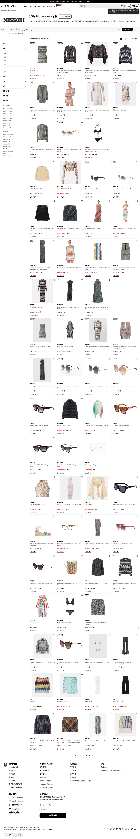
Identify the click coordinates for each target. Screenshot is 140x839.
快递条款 (12, 787)
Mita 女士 (5, 153)
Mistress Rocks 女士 (8, 151)
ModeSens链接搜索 (46, 784)
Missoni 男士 (6, 123)
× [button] (24, 33)
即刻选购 (85, 1)
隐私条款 (73, 774)
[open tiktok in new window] (132, 829)
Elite (56, 6)
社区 (44, 6)
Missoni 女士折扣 (7, 120)
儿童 (30, 6)
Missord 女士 (6, 141)
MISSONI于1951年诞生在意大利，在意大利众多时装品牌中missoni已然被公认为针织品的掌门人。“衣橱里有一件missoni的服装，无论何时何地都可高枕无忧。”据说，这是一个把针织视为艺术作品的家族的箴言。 (82, 21)
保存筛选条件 (127, 29)
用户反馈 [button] (19, 784)
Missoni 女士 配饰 (7, 116)
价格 (19, 29)
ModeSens (104, 767)
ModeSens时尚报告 (46, 781)
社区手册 (73, 777)
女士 (16, 6)
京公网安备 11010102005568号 (15, 829)
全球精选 (134, 38)
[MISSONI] (14, 20)
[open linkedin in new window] (135, 829)
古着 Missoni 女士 (7, 128)
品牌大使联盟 (44, 770)
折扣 (11, 29)
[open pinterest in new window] (104, 829)
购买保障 (12, 774)
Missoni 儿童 (6, 125)
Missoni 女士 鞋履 (7, 111)
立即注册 (53, 815)
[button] (2, 29)
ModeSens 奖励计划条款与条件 (81, 781)
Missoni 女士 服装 (7, 109)
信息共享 (73, 770)
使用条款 (73, 767)
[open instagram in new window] (110, 829)
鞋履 (5, 57)
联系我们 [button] (12, 784)
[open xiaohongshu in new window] (126, 829)
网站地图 (43, 777)
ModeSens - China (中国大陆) (110, 770)
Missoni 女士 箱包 (7, 113)
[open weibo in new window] (117, 829)
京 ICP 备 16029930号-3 (33, 827)
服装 (5, 53)
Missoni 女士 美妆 (7, 118)
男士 (21, 6)
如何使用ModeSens (46, 787)
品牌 (39, 6)
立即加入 (135, 6)
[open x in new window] (107, 829)
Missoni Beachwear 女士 (9, 134)
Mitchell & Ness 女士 (8, 156)
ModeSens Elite (14, 767)
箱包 (5, 61)
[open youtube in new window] (123, 829)
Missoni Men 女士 (7, 137)
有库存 (27, 29)
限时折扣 (49, 6)
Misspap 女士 (6, 144)
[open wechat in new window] (120, 829)
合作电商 (43, 774)
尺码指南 (12, 781)
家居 (34, 6)
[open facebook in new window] (113, 829)
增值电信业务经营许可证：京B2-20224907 (39, 829)
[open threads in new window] (129, 829)
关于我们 (43, 767)
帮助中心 (12, 777)
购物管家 (12, 770)
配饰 (5, 64)
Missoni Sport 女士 (8, 139)
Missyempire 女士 (7, 146)
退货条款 (19, 787)
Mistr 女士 (5, 149)
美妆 (25, 6)
